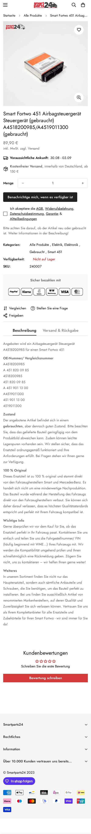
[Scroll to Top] (83, 811)
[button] (83, 5)
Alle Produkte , (40, 244)
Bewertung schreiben (45, 677)
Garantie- (52, 213)
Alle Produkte (33, 15)
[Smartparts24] (45, 5)
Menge (8, 183)
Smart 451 (55, 251)
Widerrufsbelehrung (59, 208)
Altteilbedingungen (23, 218)
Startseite (9, 15)
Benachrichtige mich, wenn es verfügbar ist (40, 197)
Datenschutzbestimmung (27, 213)
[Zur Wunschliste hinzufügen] (79, 30)
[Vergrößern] (79, 97)
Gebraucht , (38, 251)
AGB (39, 208)
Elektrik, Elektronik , (66, 244)
